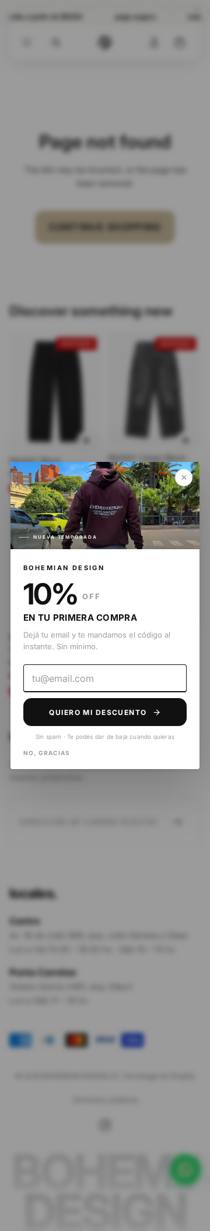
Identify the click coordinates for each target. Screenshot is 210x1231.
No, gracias (46, 752)
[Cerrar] (183, 477)
